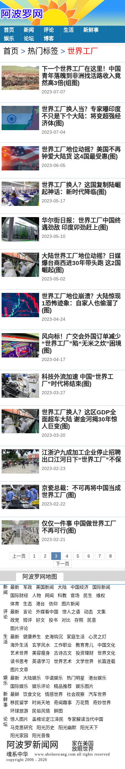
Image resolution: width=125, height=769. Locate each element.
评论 (49, 30)
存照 (78, 620)
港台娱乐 (97, 677)
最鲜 (14, 694)
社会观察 (76, 694)
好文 (40, 620)
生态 (27, 603)
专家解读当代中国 (85, 719)
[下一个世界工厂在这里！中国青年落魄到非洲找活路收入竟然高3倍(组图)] (29, 78)
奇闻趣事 (63, 702)
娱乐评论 (41, 685)
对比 (66, 620)
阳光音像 (41, 735)
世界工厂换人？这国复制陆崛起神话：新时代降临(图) (81, 188)
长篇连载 (106, 661)
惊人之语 (71, 611)
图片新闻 (70, 603)
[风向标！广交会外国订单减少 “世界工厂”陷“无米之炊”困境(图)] (29, 346)
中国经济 (79, 587)
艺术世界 (19, 652)
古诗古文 (63, 652)
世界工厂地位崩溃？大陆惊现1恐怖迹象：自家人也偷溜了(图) (81, 303)
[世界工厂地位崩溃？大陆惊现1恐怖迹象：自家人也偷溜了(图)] (29, 305)
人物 (36, 595)
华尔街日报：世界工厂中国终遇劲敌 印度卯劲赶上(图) (81, 224)
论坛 (29, 38)
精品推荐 (63, 685)
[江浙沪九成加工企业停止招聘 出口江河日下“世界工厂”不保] (29, 462)
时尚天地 (41, 702)
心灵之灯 (97, 636)
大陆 (62, 587)
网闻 (49, 595)
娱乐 (9, 38)
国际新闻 (101, 587)
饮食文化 (32, 694)
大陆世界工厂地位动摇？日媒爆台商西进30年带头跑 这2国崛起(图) (81, 263)
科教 (62, 595)
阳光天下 (89, 727)
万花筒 (82, 702)
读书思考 (19, 661)
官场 (75, 595)
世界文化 (106, 652)
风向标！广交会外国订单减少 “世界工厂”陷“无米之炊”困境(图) (81, 343)
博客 (49, 38)
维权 (100, 595)
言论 (27, 611)
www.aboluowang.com (55, 754)
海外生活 (19, 644)
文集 (101, 611)
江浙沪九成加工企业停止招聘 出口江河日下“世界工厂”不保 (81, 456)
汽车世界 (97, 694)
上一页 (19, 556)
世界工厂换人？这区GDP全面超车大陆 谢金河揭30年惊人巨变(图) (79, 419)
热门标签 (43, 51)
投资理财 (85, 652)
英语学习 (41, 661)
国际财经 (19, 595)
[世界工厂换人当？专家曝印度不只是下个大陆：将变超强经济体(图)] (29, 118)
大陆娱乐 (32, 677)
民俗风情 (41, 710)
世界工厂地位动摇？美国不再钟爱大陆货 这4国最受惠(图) (81, 153)
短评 (27, 620)
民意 (91, 620)
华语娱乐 (54, 677)
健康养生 (32, 636)
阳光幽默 (67, 727)
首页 (9, 30)
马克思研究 (21, 727)
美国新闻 (45, 587)
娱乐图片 (85, 685)
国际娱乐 (19, 685)
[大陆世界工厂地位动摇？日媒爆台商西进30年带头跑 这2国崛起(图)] (29, 265)
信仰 (53, 603)
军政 (27, 587)
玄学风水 (41, 644)
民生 (87, 595)
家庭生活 (76, 636)
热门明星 (76, 677)
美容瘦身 (41, 652)
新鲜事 (91, 30)
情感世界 (54, 694)
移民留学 (19, 702)
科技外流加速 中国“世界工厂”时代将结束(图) (77, 380)
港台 (40, 603)
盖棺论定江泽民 (47, 719)
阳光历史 (45, 727)
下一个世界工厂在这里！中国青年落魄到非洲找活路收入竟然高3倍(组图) (81, 76)
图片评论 (19, 628)
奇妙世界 (102, 702)
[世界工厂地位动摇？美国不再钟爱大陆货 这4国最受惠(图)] (29, 159)
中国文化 (106, 644)
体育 (14, 603)
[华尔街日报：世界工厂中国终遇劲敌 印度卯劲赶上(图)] (29, 230)
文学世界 (85, 661)
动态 (88, 611)
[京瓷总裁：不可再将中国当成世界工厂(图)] (29, 497)
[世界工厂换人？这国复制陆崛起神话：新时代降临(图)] (29, 194)
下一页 (62, 563)
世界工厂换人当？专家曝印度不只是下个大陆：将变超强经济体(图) (81, 116)
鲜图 (58, 710)
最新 (14, 587)
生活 (68, 30)
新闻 (29, 30)
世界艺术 (63, 661)
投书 (53, 620)
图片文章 (19, 669)
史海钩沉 (54, 636)
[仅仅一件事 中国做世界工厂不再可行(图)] (29, 533)
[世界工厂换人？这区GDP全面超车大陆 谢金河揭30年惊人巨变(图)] (29, 422)
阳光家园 (19, 735)
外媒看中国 (47, 611)
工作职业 (63, 644)
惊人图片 (19, 719)
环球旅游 (19, 710)
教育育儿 (85, 644)
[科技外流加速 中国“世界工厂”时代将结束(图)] (29, 386)
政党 (14, 620)
